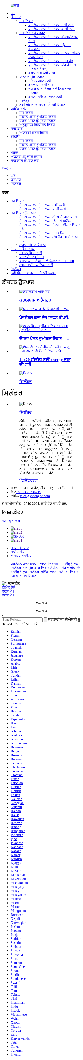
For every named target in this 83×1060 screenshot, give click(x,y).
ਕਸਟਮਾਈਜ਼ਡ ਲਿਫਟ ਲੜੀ (45, 97)
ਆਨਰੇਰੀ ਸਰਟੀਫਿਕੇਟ (33, 133)
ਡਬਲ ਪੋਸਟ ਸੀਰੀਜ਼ (40, 85)
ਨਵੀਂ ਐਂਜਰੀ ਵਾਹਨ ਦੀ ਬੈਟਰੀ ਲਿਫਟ (42, 105)
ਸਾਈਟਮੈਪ (17, 552)
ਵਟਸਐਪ (8, 591)
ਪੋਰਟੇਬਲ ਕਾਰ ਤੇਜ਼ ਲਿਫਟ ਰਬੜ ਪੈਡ (50, 61)
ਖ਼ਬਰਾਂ (14, 153)
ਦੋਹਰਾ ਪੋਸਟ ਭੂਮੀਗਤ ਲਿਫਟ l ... (44, 338)
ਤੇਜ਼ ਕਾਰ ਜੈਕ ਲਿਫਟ (23, 576)
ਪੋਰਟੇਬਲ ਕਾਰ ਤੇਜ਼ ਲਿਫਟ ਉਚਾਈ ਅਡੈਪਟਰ (47, 221)
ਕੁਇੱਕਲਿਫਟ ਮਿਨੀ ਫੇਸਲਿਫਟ (59, 572)
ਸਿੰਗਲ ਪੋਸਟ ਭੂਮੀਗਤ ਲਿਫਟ (37, 117)
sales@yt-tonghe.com (35, 496)
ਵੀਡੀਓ (15, 137)
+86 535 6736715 (28, 492)
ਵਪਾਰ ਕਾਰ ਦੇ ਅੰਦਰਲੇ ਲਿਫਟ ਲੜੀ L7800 (46, 261)
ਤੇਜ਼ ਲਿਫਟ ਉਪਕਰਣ (32, 33)
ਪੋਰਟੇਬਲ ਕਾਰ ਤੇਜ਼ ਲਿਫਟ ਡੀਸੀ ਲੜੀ (51, 29)
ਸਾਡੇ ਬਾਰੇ (17, 129)
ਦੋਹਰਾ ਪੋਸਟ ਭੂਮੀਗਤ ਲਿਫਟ (37, 121)
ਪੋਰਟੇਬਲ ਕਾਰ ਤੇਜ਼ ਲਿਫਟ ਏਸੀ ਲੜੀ (51, 25)
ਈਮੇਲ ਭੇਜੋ (8, 587)
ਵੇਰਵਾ (34, 480)
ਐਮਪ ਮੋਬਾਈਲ (21, 556)
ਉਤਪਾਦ (16, 17)
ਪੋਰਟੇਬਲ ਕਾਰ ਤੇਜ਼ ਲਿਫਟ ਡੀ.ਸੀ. (44, 317)
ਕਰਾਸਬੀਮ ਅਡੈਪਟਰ (41, 73)
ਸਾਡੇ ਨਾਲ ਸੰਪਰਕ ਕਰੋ (25, 160)
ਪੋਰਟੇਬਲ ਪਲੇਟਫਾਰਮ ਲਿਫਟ (28, 564)
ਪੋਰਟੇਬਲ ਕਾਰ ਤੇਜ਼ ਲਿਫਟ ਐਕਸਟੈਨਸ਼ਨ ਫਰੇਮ (48, 217)
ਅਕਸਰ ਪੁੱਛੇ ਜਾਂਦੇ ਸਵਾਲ (26, 156)
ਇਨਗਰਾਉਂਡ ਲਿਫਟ (31, 77)
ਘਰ (13, 13)
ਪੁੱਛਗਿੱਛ (24, 480)
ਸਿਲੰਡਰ (24, 101)
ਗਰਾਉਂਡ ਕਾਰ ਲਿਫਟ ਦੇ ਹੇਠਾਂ (41, 568)
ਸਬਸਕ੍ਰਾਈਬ (11, 521)
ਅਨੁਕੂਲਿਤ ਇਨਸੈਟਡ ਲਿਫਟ (37, 125)
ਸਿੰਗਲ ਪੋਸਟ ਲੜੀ (39, 81)
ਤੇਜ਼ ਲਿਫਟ (26, 21)
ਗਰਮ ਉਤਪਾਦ (20, 548)
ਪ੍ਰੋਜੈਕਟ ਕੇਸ (19, 109)
